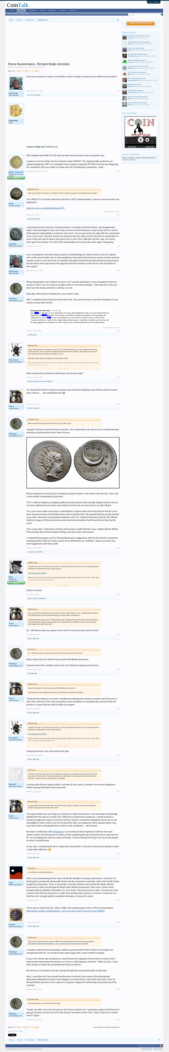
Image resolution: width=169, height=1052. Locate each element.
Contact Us (141, 1046)
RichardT (12, 784)
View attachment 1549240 (37, 573)
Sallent (130, 98)
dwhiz (130, 104)
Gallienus (13, 299)
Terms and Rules (146, 1049)
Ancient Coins (21, 67)
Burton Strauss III (16, 172)
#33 (118, 708)
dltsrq (11, 204)
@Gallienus (58, 832)
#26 (118, 331)
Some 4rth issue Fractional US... (138, 96)
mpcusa (130, 38)
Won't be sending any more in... (138, 60)
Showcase (52, 10)
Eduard (130, 86)
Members (73, 10)
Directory (63, 10)
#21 (118, 91)
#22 (118, 171)
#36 (118, 853)
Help (148, 1046)
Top (157, 1046)
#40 (118, 1019)
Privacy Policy (157, 1049)
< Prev (18, 71)
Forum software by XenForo (24, 1049)
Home (13, 10)
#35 (118, 791)
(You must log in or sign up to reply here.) (106, 1027)
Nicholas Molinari (41, 381)
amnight (130, 44)
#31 (118, 634)
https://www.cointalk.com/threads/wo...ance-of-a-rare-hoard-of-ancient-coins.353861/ (65, 911)
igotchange (13, 93)
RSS (161, 1046)
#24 (118, 246)
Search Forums (13, 14)
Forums (21, 10)
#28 (118, 404)
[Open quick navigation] (118, 20)
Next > (37, 71)
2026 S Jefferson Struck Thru (137, 103)
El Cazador (13, 360)
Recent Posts (24, 14)
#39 (118, 989)
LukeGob (12, 244)
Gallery (42, 10)
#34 (118, 755)
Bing (11, 577)
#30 (118, 594)
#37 (118, 900)
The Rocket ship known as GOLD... (139, 36)
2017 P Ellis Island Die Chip (136, 78)
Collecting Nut (132, 92)
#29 (118, 548)
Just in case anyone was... (136, 48)
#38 (118, 922)
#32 (118, 669)
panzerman (30, 95)
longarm (130, 62)
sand (28, 335)
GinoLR (12, 925)
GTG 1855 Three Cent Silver (137, 72)
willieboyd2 (131, 68)
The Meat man (132, 56)
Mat (35, 67)
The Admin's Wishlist (128, 160)
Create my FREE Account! (140, 23)
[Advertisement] (63, 43)
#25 (118, 270)
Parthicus (131, 50)
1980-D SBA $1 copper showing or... (139, 42)
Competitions (32, 10)
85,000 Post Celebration (135, 90)
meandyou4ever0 (133, 80)
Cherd (11, 406)
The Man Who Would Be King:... (138, 54)
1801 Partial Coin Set (134, 84)
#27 (118, 377)
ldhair (129, 74)
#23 (118, 215)
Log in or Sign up (153, 2)
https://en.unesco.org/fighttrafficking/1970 (45, 208)
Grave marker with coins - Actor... (138, 66)
